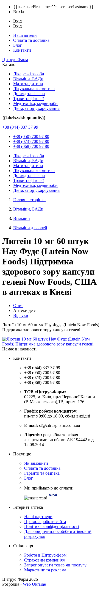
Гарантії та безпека (42, 473)
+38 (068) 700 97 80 (31, 146)
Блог (17, 45)
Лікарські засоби (28, 73)
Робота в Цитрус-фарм (45, 555)
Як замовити (36, 463)
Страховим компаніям (44, 560)
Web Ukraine (34, 584)
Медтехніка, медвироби (35, 103)
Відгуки (20, 315)
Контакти (22, 50)
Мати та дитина (28, 83)
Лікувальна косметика (34, 88)
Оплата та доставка (31, 40)
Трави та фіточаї (28, 98)
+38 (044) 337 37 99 (20, 127)
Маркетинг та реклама (45, 570)
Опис (18, 305)
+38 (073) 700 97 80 (31, 141)
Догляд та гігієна (29, 93)
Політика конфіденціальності (51, 526)
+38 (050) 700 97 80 (31, 136)
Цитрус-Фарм (15, 59)
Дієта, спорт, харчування (36, 108)
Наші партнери (38, 516)
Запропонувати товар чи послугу (55, 565)
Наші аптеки (25, 35)
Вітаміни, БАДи (28, 78)
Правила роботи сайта (45, 521)
